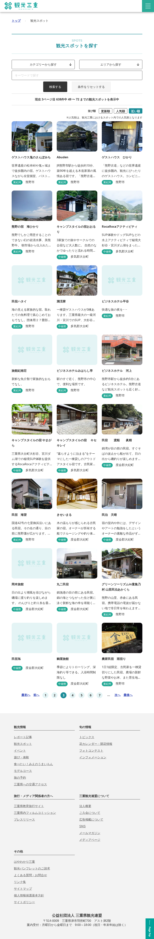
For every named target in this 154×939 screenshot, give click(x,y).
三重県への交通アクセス (30, 784)
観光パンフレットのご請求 (32, 868)
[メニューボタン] (148, 6)
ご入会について (89, 812)
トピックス (86, 737)
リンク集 (20, 882)
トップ (16, 21)
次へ (118, 695)
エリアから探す (110, 64)
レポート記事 (23, 737)
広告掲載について (91, 819)
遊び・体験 (21, 757)
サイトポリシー (24, 902)
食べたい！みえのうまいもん (33, 764)
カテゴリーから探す (43, 64)
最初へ (25, 695)
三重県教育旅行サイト (29, 806)
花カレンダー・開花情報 (95, 743)
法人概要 (85, 806)
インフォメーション (92, 757)
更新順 (105, 111)
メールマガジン (89, 833)
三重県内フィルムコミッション (35, 812)
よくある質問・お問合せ (30, 875)
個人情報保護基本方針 (29, 895)
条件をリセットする (91, 87)
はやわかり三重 (24, 861)
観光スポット (23, 743)
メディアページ (89, 839)
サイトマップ (23, 888)
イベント (20, 750)
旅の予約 (20, 777)
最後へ (128, 695)
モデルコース (23, 770)
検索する (55, 87)
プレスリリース (24, 819)
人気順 (120, 111)
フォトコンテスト (91, 750)
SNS (82, 826)
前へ (36, 695)
